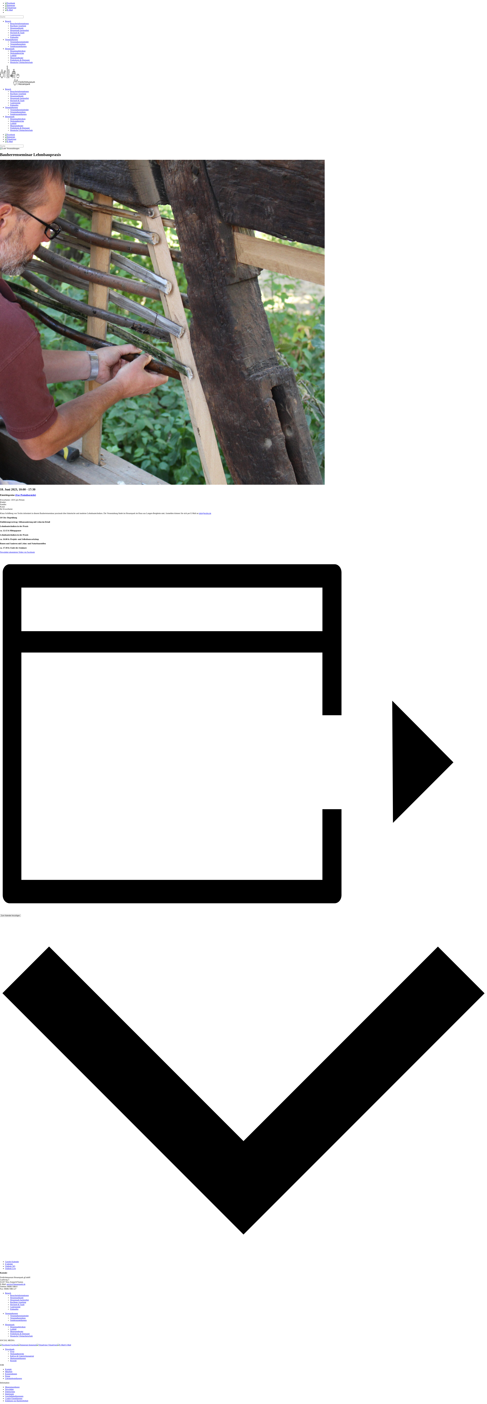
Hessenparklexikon (17, 51)
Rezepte (13, 1361)
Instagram (32, 1345)
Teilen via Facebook (26, 552)
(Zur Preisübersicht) (25, 495)
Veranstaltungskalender (19, 42)
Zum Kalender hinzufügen (10, 915)
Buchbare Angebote (18, 26)
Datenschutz (10, 1392)
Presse (7, 1376)
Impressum (9, 1394)
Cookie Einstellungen (13, 1398)
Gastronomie (15, 35)
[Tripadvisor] (10, 8)
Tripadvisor (52, 1345)
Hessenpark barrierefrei (19, 30)
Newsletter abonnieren (9, 552)
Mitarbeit (8, 1371)
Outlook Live (10, 1268)
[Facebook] (10, 3)
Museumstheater (16, 58)
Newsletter (9, 1389)
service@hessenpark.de (16, 1284)
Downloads (9, 1349)
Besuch (8, 21)
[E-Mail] (9, 10)
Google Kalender (12, 1262)
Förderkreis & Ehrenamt (20, 60)
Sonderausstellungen (18, 46)
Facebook (14, 1345)
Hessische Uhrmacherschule (21, 62)
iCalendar (9, 1264)
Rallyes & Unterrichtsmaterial (22, 1356)
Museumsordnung (12, 1387)
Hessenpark (9, 49)
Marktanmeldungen (18, 1358)
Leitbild (13, 55)
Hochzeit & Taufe (17, 33)
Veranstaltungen (11, 39)
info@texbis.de (205, 513)
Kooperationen (11, 1374)
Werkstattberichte (17, 53)
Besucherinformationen (19, 23)
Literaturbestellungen (13, 1378)
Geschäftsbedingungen (14, 1396)
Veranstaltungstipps (18, 44)
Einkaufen (14, 37)
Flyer (12, 1351)
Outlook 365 (10, 1266)
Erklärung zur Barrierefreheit (16, 1401)
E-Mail (68, 1345)
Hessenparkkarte (16, 28)
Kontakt (8, 1369)
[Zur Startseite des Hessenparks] (243, 76)
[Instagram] (10, 5)
